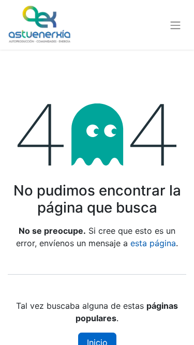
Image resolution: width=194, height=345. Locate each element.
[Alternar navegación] (175, 24)
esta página (153, 243)
